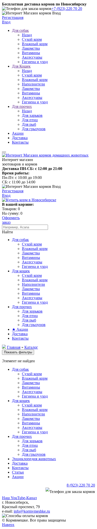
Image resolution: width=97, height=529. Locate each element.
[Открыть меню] (4, 152)
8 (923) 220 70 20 (81, 485)
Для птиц (30, 120)
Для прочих (22, 106)
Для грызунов (34, 129)
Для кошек (21, 271)
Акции (18, 133)
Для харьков (32, 115)
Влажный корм (35, 44)
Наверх (8, 525)
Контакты (20, 142)
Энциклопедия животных (34, 459)
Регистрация (12, 17)
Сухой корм (32, 39)
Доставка (20, 138)
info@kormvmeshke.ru (32, 511)
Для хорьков (32, 311)
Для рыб (29, 124)
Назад (27, 35)
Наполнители (33, 84)
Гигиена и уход (35, 62)
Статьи (18, 472)
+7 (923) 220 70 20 (66, 8)
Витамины (31, 53)
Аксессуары (32, 57)
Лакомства (31, 48)
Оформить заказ (11, 220)
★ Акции (20, 329)
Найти (7, 232)
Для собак (20, 30)
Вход (6, 22)
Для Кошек (21, 66)
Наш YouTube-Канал (19, 498)
